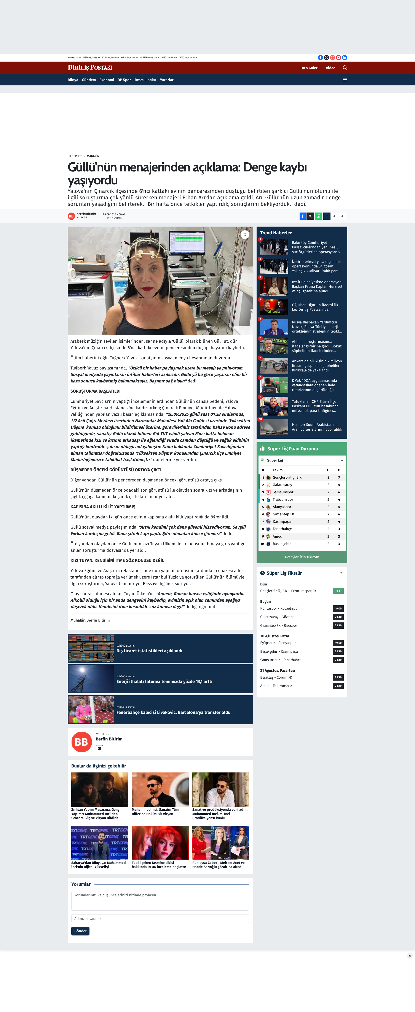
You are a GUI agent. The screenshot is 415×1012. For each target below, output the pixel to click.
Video (330, 68)
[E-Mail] (99, 748)
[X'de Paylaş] (310, 216)
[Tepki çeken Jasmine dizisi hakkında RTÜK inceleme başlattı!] (160, 842)
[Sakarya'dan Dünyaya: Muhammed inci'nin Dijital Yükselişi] (99, 842)
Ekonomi (106, 80)
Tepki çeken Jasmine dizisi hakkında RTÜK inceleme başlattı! (159, 865)
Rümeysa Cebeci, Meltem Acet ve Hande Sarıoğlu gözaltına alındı (218, 865)
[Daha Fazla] (326, 216)
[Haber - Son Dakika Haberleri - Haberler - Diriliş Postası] (90, 68)
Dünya (73, 80)
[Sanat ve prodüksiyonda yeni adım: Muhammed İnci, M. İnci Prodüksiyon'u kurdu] (220, 789)
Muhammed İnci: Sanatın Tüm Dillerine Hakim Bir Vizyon (155, 811)
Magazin (93, 156)
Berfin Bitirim (109, 739)
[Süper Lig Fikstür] (342, 573)
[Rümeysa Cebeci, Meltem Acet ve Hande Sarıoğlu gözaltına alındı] (220, 842)
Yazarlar (167, 80)
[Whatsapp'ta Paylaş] (318, 216)
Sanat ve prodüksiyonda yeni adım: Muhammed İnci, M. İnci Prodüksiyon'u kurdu (220, 813)
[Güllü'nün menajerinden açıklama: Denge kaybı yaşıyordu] (160, 281)
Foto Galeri (309, 68)
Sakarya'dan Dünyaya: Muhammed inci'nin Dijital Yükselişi (98, 865)
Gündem (89, 80)
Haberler (74, 156)
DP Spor (124, 80)
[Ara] (345, 68)
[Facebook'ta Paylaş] (303, 216)
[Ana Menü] (345, 80)
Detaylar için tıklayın (302, 557)
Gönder (80, 931)
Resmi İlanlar (145, 80)
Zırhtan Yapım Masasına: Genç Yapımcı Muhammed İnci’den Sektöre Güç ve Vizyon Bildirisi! (95, 813)
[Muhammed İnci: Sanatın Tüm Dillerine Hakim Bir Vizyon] (160, 789)
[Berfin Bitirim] (81, 741)
